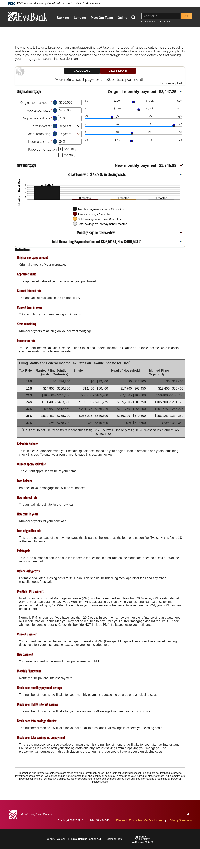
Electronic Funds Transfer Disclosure (139, 820)
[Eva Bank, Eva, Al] (27, 16)
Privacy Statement (180, 820)
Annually (70, 149)
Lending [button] (80, 17)
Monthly (69, 155)
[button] (100, 91)
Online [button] (122, 17)
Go (186, 16)
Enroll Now (165, 21)
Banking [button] (63, 17)
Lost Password (149, 21)
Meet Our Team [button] (102, 17)
